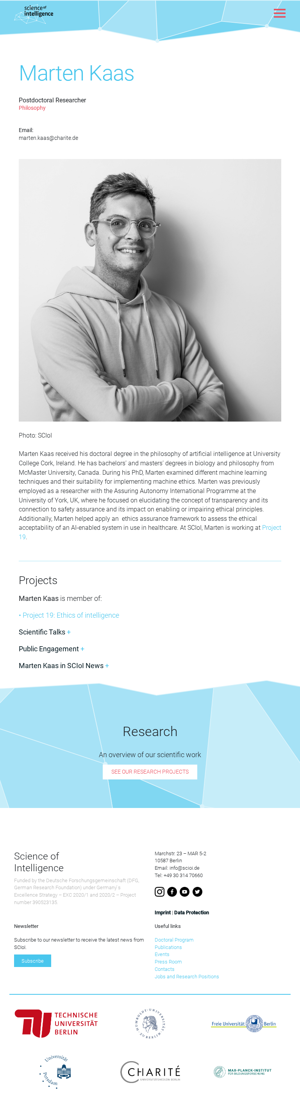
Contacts (165, 969)
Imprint (163, 912)
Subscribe (32, 960)
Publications (168, 947)
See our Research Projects (150, 772)
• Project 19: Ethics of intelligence (69, 615)
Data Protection (191, 912)
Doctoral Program (174, 940)
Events (162, 954)
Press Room (168, 962)
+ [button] (45, 632)
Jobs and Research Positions (187, 976)
